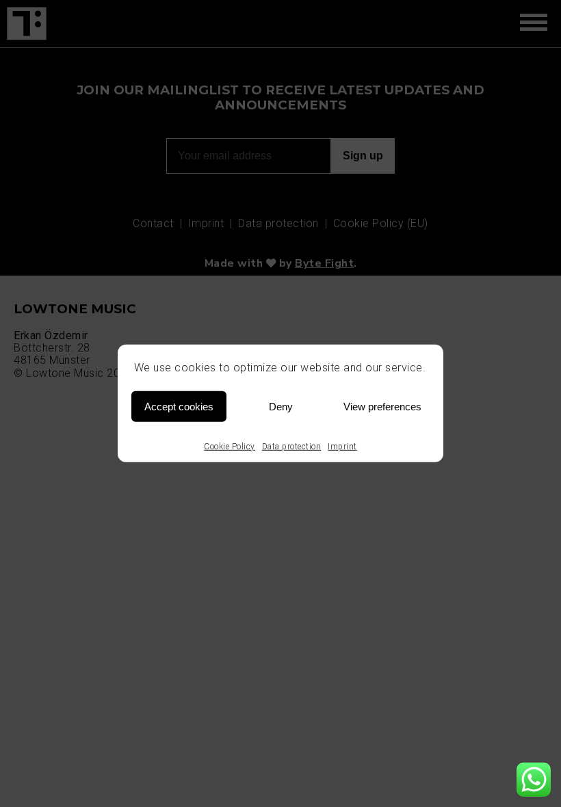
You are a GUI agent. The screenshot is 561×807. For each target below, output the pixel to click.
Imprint (342, 446)
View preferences (382, 406)
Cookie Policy (229, 446)
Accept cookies (178, 406)
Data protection (292, 446)
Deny (281, 406)
